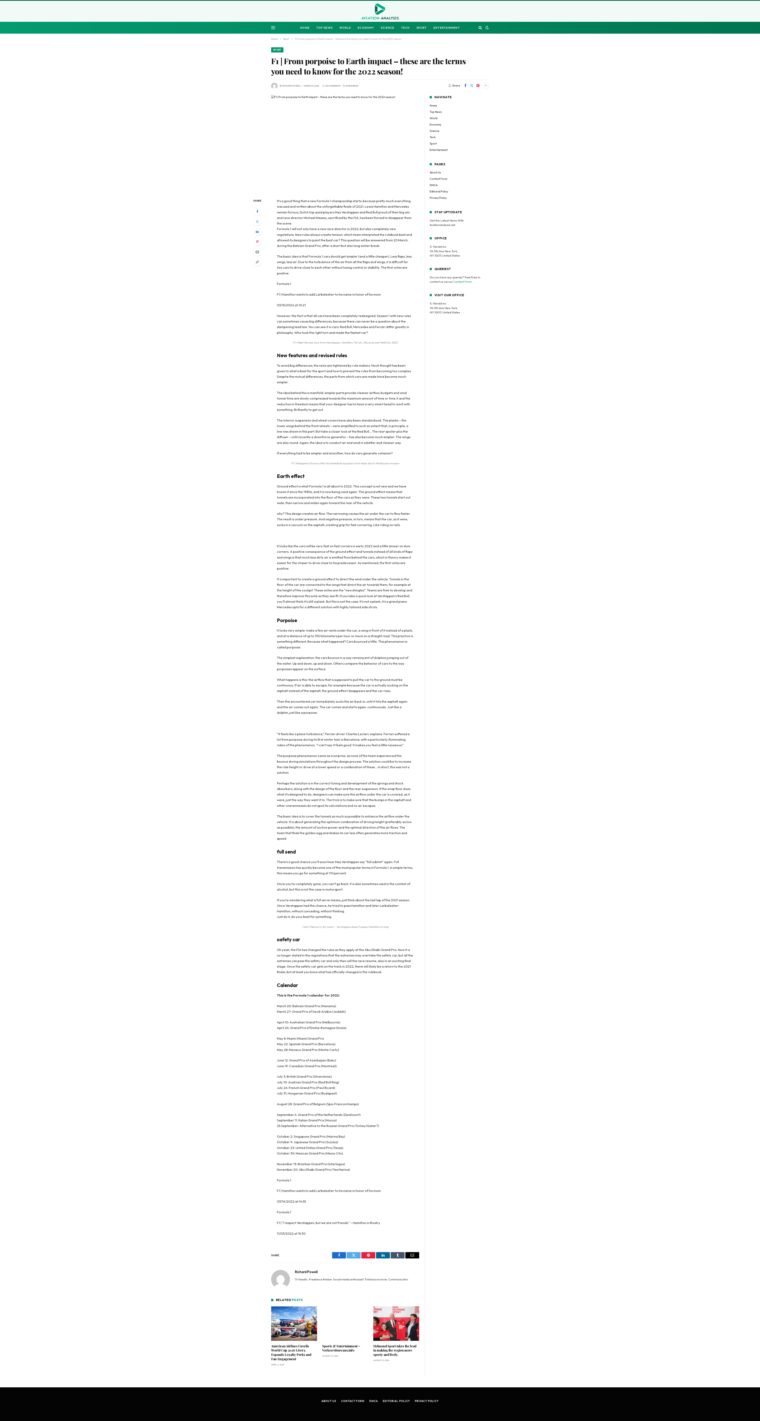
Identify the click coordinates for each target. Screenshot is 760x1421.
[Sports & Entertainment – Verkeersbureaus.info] (345, 1323)
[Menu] (273, 27)
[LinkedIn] (257, 232)
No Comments (332, 86)
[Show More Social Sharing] (486, 85)
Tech (405, 28)
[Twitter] (257, 222)
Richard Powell (292, 86)
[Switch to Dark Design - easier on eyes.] (486, 28)
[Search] (480, 27)
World (345, 28)
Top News (324, 28)
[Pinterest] (257, 242)
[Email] (257, 252)
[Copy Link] (257, 262)
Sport (421, 28)
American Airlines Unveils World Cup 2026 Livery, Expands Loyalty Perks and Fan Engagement (291, 1352)
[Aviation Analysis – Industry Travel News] (380, 12)
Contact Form (438, 179)
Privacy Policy (438, 198)
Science (387, 28)
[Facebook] (257, 211)
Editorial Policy (439, 191)
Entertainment (446, 28)
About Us (435, 172)
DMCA (434, 185)
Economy (366, 28)
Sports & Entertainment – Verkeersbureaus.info (341, 1348)
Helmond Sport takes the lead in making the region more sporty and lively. (394, 1350)
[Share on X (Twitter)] (472, 85)
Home (304, 28)
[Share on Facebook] (465, 85)
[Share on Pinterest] (478, 85)
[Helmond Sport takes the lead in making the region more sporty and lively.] (396, 1323)
